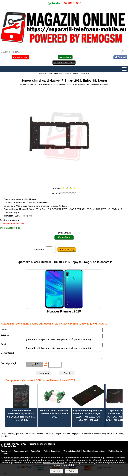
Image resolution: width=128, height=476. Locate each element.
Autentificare (65, 57)
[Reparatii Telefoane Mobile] (64, 43)
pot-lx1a (19, 434)
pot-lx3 (11, 434)
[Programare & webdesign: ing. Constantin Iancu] (8, 446)
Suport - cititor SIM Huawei (58, 74)
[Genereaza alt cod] (46, 366)
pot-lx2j (40, 434)
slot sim (66, 434)
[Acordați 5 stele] (74, 193)
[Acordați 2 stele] (65, 193)
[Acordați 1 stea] (63, 193)
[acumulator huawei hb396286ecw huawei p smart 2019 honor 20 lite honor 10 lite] (21, 396)
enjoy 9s (76, 434)
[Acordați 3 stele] (68, 193)
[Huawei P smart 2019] (64, 308)
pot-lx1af (49, 434)
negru (58, 434)
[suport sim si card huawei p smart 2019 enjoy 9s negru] (64, 183)
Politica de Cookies (53, 462)
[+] (54, 248)
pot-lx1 (4, 436)
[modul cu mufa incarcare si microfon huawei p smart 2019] (54, 396)
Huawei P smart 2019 (81, 74)
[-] (54, 252)
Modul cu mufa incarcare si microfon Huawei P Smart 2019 (54, 413)
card (121, 434)
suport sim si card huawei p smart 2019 (99, 434)
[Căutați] (122, 53)
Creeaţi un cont (20, 57)
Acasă (41, 74)
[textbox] (60, 52)
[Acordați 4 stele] (71, 193)
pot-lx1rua (30, 434)
